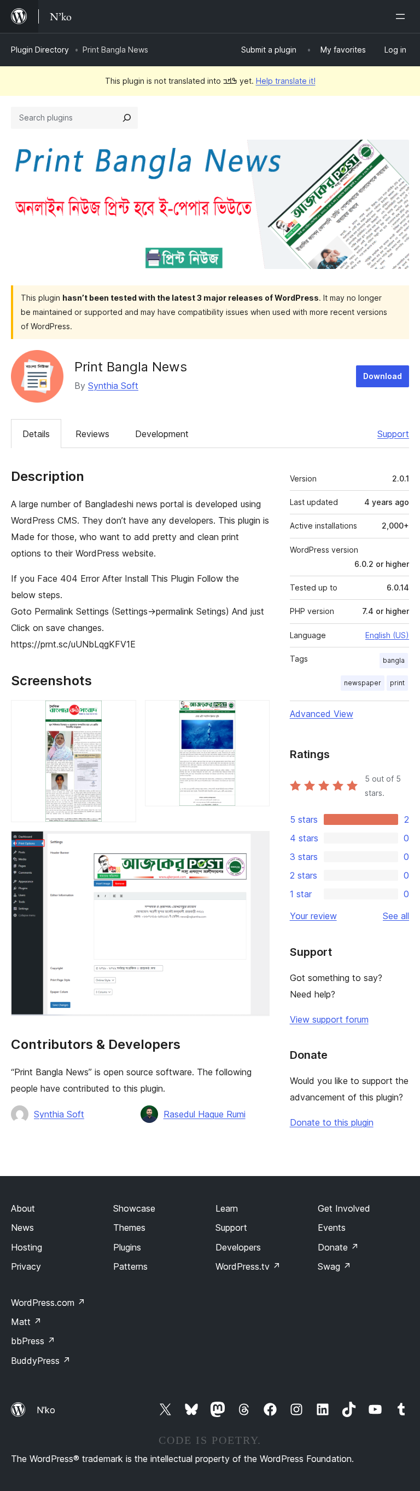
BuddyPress (41, 1360)
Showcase (134, 1208)
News (22, 1227)
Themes (129, 1227)
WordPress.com (48, 1302)
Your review (313, 915)
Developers (238, 1247)
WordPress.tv (248, 1266)
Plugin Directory (40, 49)
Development (162, 433)
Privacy (26, 1266)
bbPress (33, 1340)
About (23, 1208)
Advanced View (321, 713)
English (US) (387, 635)
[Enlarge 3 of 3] (254, 845)
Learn (226, 1208)
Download (382, 376)
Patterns (130, 1266)
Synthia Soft (113, 385)
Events (332, 1227)
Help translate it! (286, 80)
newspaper (362, 683)
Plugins (127, 1247)
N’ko (46, 1409)
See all (396, 915)
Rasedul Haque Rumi (205, 1114)
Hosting (26, 1247)
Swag (334, 1266)
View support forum (329, 1019)
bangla (394, 660)
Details (36, 433)
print (397, 683)
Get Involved (344, 1208)
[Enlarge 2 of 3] (254, 714)
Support (393, 433)
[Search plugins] (127, 118)
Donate (338, 1247)
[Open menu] (402, 16)
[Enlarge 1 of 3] (121, 714)
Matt (26, 1321)
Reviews (92, 433)
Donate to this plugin (332, 1122)
